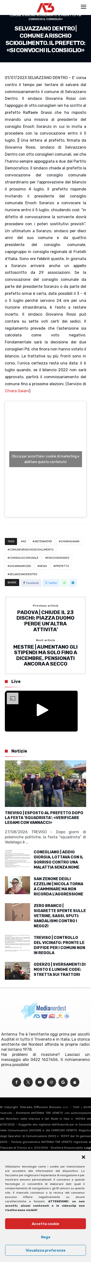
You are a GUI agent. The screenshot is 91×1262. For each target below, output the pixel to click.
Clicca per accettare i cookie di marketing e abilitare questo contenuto (45, 459)
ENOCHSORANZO (58, 557)
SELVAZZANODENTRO (23, 574)
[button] (83, 1157)
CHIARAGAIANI (70, 541)
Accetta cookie (45, 1224)
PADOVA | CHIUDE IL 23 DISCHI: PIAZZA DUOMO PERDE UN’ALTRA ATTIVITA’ (45, 618)
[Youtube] (39, 1082)
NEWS (43, 566)
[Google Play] (63, 1082)
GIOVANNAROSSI (20, 566)
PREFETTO (62, 566)
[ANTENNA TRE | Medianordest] (45, 3)
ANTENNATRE (43, 541)
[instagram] (51, 1082)
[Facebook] (16, 1082)
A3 (24, 541)
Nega (45, 1237)
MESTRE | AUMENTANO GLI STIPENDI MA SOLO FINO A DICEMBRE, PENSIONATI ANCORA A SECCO (45, 653)
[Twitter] (28, 1082)
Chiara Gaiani (17, 391)
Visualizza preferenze (46, 1250)
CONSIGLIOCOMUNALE (24, 557)
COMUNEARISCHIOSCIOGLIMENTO (31, 549)
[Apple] (74, 1082)
